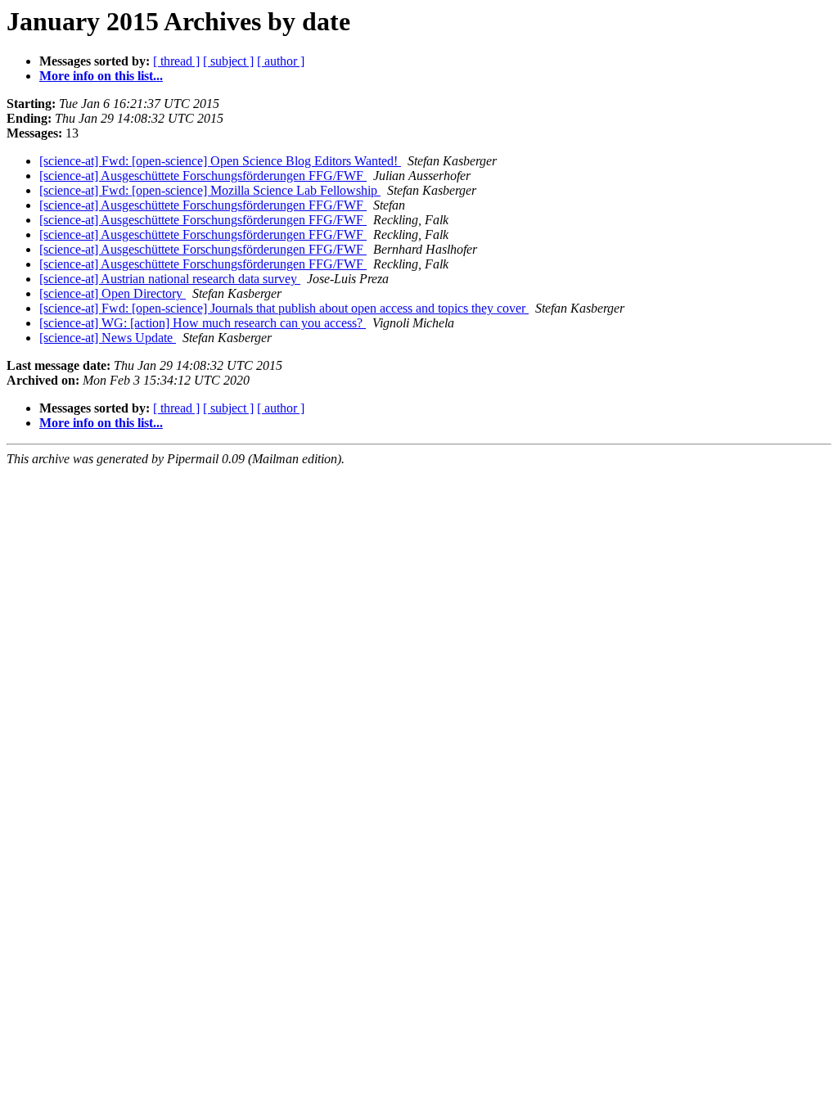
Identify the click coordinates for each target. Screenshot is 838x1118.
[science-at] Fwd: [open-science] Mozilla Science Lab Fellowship (210, 190)
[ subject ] (228, 61)
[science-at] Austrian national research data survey (169, 279)
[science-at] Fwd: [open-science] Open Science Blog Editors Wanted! (220, 161)
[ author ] (280, 61)
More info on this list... (101, 76)
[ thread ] (176, 61)
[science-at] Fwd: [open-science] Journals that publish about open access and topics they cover (284, 308)
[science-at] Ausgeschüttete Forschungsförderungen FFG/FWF (203, 176)
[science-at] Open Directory (112, 293)
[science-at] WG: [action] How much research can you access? (202, 323)
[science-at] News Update (107, 338)
